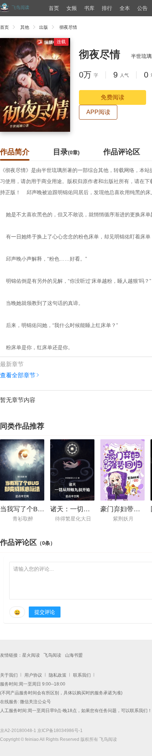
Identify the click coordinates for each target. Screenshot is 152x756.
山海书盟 (74, 655)
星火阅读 (31, 655)
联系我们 (82, 675)
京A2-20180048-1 (18, 730)
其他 (24, 27)
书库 (89, 8)
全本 (125, 8)
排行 (107, 8)
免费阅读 (112, 97)
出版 (43, 27)
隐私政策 (57, 675)
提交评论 (44, 612)
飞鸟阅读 (52, 655)
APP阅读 (98, 112)
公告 (142, 8)
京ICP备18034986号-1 (60, 730)
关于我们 (9, 675)
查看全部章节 (17, 375)
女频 (71, 8)
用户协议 (33, 675)
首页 (54, 8)
